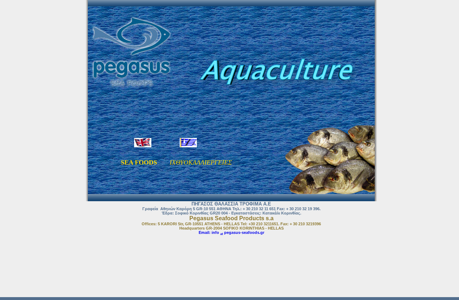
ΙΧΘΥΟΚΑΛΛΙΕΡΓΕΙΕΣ (201, 162)
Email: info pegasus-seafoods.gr (231, 232)
